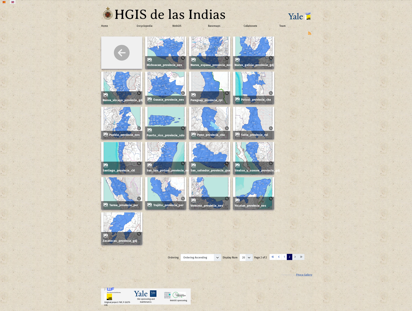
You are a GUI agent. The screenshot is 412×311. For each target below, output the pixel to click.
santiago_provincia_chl (119, 170)
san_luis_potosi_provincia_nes (168, 170)
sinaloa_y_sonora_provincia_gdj (257, 170)
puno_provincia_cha (211, 135)
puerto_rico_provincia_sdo (165, 135)
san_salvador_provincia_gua (210, 170)
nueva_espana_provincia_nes (211, 65)
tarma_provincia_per (123, 205)
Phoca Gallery (304, 274)
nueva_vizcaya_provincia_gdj (123, 100)
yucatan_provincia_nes (250, 205)
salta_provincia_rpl (254, 135)
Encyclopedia (144, 25)
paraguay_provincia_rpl (207, 100)
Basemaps (214, 25)
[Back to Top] (406, 305)
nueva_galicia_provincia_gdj (254, 65)
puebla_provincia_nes (124, 135)
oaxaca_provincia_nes (168, 99)
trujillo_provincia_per (168, 205)
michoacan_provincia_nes (164, 65)
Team (282, 25)
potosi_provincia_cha (256, 99)
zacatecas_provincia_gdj (120, 241)
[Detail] (183, 57)
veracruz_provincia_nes (207, 205)
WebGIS (176, 25)
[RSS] (309, 33)
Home (104, 25)
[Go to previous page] (279, 257)
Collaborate (250, 25)
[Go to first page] (272, 257)
